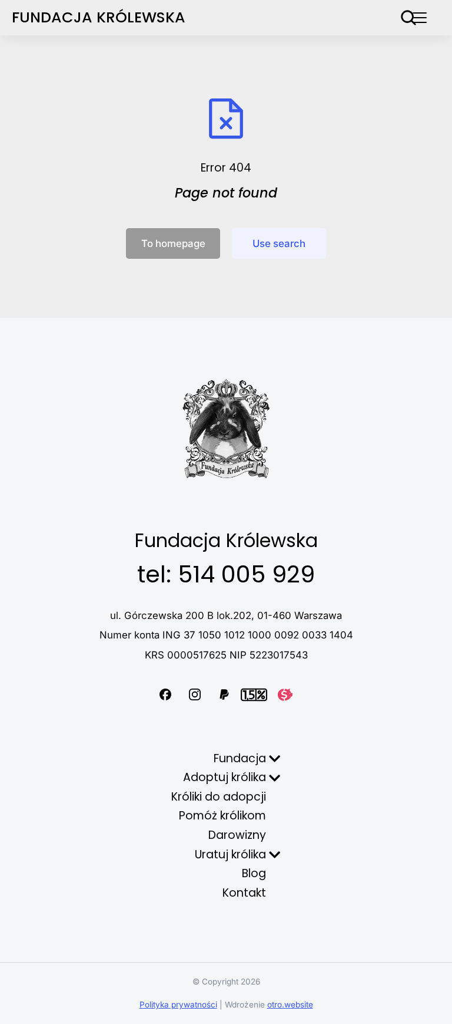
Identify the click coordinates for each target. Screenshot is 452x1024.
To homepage (173, 243)
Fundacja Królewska (98, 17)
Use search (278, 243)
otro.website (290, 1004)
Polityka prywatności (178, 1004)
